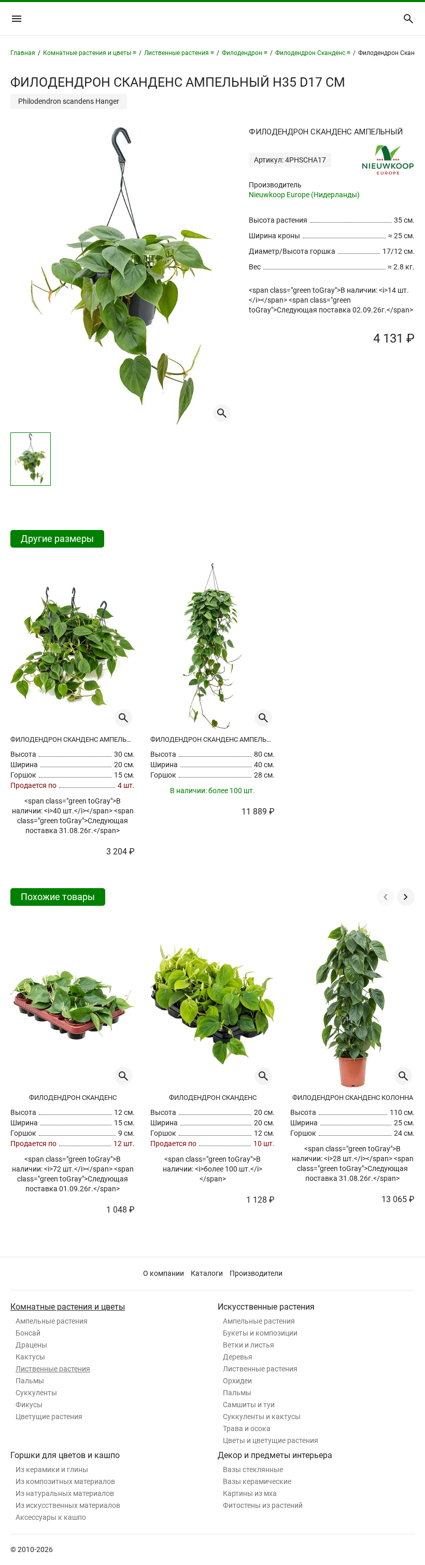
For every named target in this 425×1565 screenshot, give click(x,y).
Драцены (31, 1345)
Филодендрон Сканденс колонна (352, 1097)
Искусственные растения (266, 1307)
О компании (163, 1273)
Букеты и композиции (260, 1333)
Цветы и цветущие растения (270, 1440)
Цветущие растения (49, 1416)
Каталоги (207, 1273)
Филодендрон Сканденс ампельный (72, 739)
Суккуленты (36, 1393)
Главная (22, 53)
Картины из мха (250, 1493)
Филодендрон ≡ (244, 53)
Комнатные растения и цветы (67, 1307)
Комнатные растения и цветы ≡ (89, 53)
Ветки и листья (248, 1345)
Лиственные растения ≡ (179, 53)
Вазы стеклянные (253, 1469)
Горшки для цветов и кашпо (65, 1455)
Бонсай (28, 1333)
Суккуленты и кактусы (262, 1416)
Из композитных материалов (65, 1481)
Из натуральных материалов (65, 1493)
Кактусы (30, 1357)
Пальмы (30, 1381)
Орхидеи (237, 1381)
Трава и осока (247, 1428)
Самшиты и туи (249, 1404)
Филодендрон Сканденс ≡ (312, 53)
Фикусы (29, 1404)
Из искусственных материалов (68, 1505)
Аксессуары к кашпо (51, 1517)
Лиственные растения (53, 1369)
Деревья (237, 1357)
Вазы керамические (257, 1481)
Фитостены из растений (263, 1505)
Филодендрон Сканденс (73, 1097)
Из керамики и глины (52, 1469)
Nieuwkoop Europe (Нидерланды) (304, 194)
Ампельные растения (52, 1321)
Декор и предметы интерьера (275, 1455)
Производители (256, 1273)
